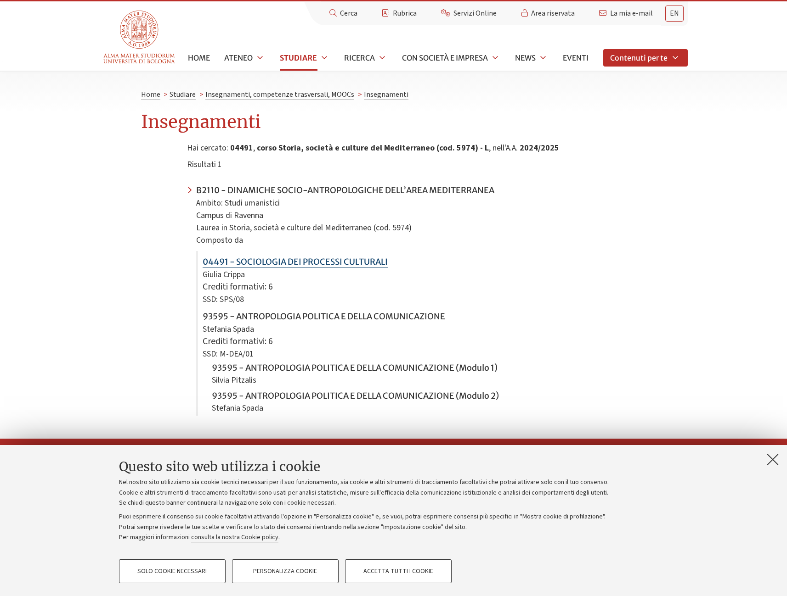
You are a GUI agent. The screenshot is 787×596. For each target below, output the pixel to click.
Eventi (576, 57)
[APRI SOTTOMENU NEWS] (542, 57)
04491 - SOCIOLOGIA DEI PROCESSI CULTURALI (295, 261)
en (674, 13)
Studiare (298, 57)
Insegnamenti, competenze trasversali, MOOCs (279, 94)
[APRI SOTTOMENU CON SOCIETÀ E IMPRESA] (494, 57)
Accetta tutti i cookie (398, 571)
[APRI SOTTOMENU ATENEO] (259, 57)
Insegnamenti (386, 94)
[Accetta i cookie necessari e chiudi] (772, 459)
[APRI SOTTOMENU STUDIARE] (323, 57)
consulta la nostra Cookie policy (234, 537)
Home (199, 57)
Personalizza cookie (285, 571)
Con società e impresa (445, 57)
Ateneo (238, 57)
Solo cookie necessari (172, 571)
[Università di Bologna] (140, 37)
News (525, 57)
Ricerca (359, 57)
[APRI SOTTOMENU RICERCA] (381, 57)
